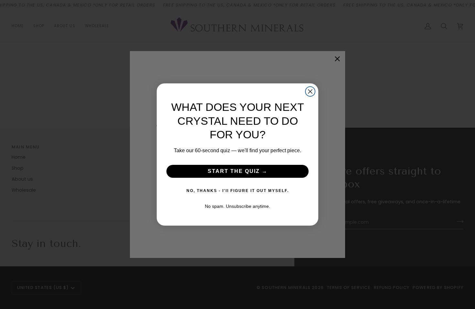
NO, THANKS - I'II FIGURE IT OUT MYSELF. (237, 190)
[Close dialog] (310, 91)
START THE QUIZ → (238, 171)
